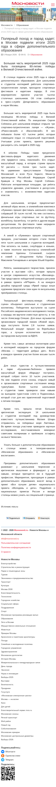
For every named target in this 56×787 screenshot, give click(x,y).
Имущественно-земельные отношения (18, 626)
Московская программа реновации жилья (19, 615)
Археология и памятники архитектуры (18, 637)
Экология (5, 670)
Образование (36, 55)
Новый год (5, 725)
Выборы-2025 (7, 677)
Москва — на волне (10, 699)
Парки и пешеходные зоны (13, 571)
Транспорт (5, 582)
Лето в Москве (7, 622)
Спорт (4, 611)
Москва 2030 (7, 589)
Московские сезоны (9, 714)
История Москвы (8, 659)
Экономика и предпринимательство (17, 578)
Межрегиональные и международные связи (20, 663)
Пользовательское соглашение (15, 543)
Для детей (5, 707)
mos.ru (15, 507)
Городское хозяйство (10, 600)
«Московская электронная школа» (16, 696)
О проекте (6, 552)
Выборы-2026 (7, 740)
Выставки (5, 681)
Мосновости (28, 3)
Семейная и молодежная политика (16, 644)
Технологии (6, 597)
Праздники (6, 688)
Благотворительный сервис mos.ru (16, 710)
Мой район (6, 721)
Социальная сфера (9, 604)
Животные (5, 630)
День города (6, 666)
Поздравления (7, 608)
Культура (5, 586)
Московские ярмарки (10, 732)
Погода (4, 641)
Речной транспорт (9, 718)
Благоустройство (8, 564)
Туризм (4, 575)
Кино (3, 703)
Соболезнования (8, 729)
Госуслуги (5, 692)
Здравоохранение (9, 652)
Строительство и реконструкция (15, 567)
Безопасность (7, 685)
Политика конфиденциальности (16, 547)
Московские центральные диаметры (17, 736)
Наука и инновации (9, 674)
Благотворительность (10, 593)
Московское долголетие (11, 655)
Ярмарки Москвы (8, 633)
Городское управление (11, 648)
